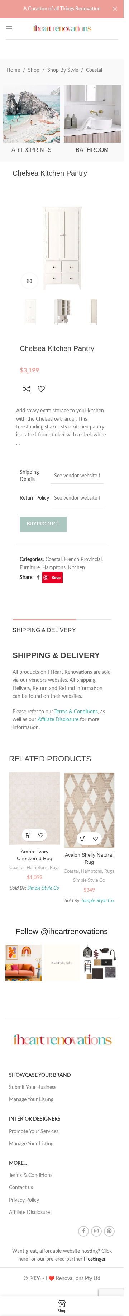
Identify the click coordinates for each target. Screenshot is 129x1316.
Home (13, 70)
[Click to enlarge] (30, 281)
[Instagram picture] (23, 963)
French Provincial (83, 559)
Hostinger (95, 1259)
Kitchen (76, 567)
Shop (33, 70)
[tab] (44, 629)
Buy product (43, 524)
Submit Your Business (32, 1087)
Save (56, 577)
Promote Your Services (33, 1131)
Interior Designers (35, 1119)
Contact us (21, 1187)
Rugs (55, 867)
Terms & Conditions (76, 711)
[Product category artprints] (31, 121)
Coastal (94, 70)
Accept (79, 1303)
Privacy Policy (24, 1200)
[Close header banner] (115, 9)
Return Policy (34, 498)
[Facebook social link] (38, 578)
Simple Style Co (43, 888)
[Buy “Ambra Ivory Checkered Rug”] (28, 835)
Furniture (30, 567)
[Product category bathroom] (92, 121)
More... (18, 1163)
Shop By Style (62, 70)
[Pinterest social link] (109, 1231)
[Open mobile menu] (9, 29)
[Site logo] (61, 28)
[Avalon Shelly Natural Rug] (89, 810)
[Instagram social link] (96, 1231)
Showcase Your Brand (40, 1075)
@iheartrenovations (74, 931)
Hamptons (54, 567)
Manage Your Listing (31, 1099)
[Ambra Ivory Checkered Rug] (34, 808)
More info (42, 1303)
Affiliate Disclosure (58, 719)
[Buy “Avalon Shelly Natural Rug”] (83, 838)
